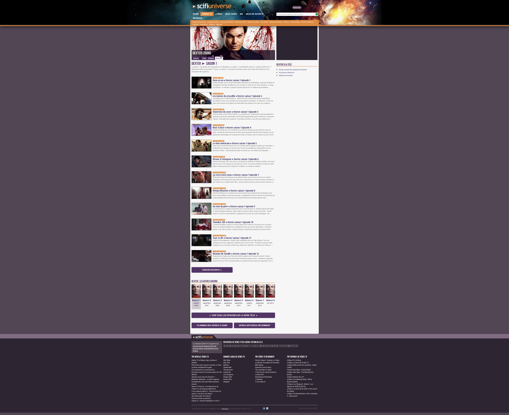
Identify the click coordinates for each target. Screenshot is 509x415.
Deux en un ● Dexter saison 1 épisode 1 (231, 80)
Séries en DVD (240, 22)
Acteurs (286, 22)
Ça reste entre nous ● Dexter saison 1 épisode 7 (236, 174)
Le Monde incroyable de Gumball (267, 362)
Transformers (228, 369)
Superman (227, 372)
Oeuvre (195, 58)
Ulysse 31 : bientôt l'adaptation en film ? (206, 400)
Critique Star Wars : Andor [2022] (299, 369)
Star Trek (226, 362)
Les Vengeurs (228, 374)
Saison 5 (238, 300)
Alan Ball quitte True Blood (201, 396)
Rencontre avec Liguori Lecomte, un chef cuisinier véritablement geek (206, 366)
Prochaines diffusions (286, 72)
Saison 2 (207, 300)
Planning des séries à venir (212, 325)
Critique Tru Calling (294, 360)
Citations (195, 24)
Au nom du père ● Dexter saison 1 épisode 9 (234, 206)
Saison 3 (217, 300)
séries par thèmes (275, 22)
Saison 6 (249, 300)
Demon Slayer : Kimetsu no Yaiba (267, 360)
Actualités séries (213, 22)
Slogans (212, 24)
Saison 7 (260, 300)
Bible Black (259, 365)
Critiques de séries (199, 22)
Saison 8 (270, 300)
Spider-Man (227, 367)
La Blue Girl (259, 374)
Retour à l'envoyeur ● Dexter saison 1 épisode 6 (235, 159)
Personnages (295, 22)
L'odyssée (258, 379)
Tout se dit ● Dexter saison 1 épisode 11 (232, 237)
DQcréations (225, 409)
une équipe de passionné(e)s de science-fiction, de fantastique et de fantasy (205, 348)
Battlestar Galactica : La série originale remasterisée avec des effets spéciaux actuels (205, 381)
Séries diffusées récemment (254, 325)
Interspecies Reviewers (263, 377)
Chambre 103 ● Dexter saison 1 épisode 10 (233, 222)
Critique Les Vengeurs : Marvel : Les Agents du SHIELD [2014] (300, 385)
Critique (211, 58)
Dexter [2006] (202, 53)
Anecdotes (204, 24)
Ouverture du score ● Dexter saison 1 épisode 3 (235, 111)
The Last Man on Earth (263, 369)
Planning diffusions (227, 22)
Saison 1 (196, 300)
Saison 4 (228, 300)
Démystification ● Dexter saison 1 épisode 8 (234, 190)
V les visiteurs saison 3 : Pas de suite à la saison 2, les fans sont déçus (206, 392)
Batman (226, 365)
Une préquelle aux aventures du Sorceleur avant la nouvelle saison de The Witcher (207, 372)
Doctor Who (227, 379)
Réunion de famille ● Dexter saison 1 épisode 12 (236, 253)
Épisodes (219, 58)
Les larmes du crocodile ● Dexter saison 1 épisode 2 (237, 96)
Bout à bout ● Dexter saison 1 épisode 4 (232, 127)
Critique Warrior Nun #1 (295, 377)
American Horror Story (263, 367)
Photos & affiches (307, 22)
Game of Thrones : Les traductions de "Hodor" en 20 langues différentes (205, 387)
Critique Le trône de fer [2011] (297, 362)
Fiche (204, 58)
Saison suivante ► (212, 269)
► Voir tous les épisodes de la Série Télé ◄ (233, 315)
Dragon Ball (227, 377)
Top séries (264, 22)
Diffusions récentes (286, 75)
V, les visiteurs (260, 381)
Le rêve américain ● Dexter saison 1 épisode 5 (235, 143)
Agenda (219, 24)
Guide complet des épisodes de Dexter (293, 69)
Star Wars (226, 360)
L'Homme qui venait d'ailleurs (265, 372)
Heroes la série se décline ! (201, 398)
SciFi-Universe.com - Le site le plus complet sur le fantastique (212, 6)
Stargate (226, 381)
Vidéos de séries (253, 22)
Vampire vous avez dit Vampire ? (203, 377)
